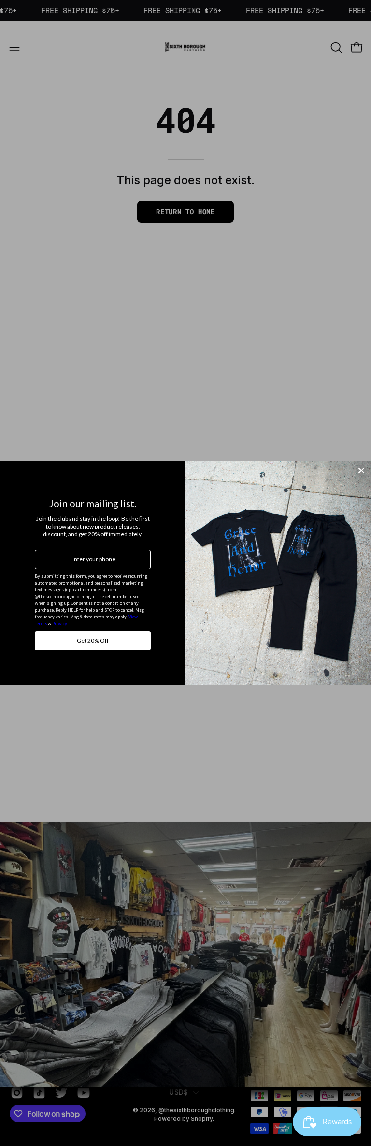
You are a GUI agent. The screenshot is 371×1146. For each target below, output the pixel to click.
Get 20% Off (93, 640)
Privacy (59, 623)
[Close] (361, 470)
